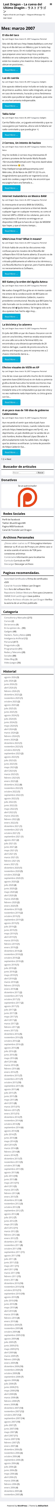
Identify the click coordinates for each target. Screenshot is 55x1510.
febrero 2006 (10, 1484)
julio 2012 (8, 1217)
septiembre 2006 (12, 1459)
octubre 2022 (10, 791)
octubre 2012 (10, 1207)
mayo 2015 (9, 1099)
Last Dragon (9, 39)
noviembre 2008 (12, 1369)
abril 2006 (9, 1477)
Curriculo (8, 560)
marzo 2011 (9, 1272)
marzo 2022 (9, 815)
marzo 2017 (9, 1023)
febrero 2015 (10, 1110)
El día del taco (10, 35)
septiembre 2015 (12, 1085)
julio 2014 (8, 1134)
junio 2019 (9, 930)
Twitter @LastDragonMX (14, 523)
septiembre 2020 (12, 878)
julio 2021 (8, 843)
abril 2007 (9, 1435)
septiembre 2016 (12, 1044)
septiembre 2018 (12, 961)
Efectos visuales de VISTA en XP (20, 367)
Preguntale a (10, 645)
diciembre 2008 (11, 1366)
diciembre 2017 (11, 992)
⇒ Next (8, 459)
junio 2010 (9, 1304)
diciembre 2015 (11, 1075)
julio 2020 (8, 885)
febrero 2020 (10, 902)
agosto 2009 (10, 1338)
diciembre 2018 (11, 950)
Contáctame (10, 557)
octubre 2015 (10, 1082)
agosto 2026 (10, 677)
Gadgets (43, 82)
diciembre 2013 (11, 1158)
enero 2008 (9, 1404)
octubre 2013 (10, 1165)
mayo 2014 (9, 1141)
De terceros (10, 624)
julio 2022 (8, 802)
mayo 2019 (9, 933)
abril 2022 (9, 812)
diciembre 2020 (11, 867)
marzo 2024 (9, 732)
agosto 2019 (10, 923)
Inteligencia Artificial (14, 638)
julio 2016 (8, 1051)
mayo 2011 (9, 1266)
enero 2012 (9, 1238)
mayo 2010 (9, 1307)
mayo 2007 (9, 1432)
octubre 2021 (10, 833)
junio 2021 (9, 847)
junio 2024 (9, 722)
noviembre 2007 (12, 1411)
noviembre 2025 (12, 698)
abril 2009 (9, 1352)
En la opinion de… (12, 628)
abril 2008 (9, 1394)
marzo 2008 (9, 1397)
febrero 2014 (10, 1151)
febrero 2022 (10, 819)
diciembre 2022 (11, 784)
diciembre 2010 (11, 1283)
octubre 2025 (10, 701)
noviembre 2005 (12, 1494)
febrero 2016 (10, 1068)
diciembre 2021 (11, 826)
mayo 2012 (9, 1224)
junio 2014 (9, 1137)
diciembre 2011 (11, 1241)
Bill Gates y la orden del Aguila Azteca (24, 281)
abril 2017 (9, 1020)
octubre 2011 (10, 1248)
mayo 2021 (9, 850)
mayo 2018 (9, 975)
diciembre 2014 (11, 1117)
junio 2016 (9, 1054)
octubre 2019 (10, 916)
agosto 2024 (10, 715)
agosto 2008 (10, 1380)
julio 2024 (8, 718)
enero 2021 (9, 864)
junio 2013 (9, 1179)
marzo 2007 (9, 1439)
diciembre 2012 (11, 1200)
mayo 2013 (9, 1182)
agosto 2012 (10, 1214)
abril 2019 (9, 937)
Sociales (8, 655)
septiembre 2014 (12, 1127)
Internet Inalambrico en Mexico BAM (24, 196)
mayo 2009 (9, 1349)
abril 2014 (9, 1144)
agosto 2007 (10, 1421)
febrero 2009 (10, 1359)
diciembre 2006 (11, 1449)
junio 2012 (9, 1221)
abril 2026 (9, 687)
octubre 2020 (10, 874)
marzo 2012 (9, 1231)
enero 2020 (9, 905)
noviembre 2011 (12, 1245)
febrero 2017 (10, 1027)
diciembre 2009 (11, 1324)
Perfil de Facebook (11, 519)
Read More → (11, 70)
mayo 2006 (9, 1473)
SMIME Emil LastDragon (15, 596)
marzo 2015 (9, 1106)
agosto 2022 (10, 798)
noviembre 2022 (12, 788)
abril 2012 (9, 1227)
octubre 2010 (10, 1290)
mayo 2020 (9, 892)
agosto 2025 (10, 705)
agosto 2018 (10, 964)
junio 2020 (9, 888)
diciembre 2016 (11, 1034)
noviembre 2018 (12, 954)
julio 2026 (8, 680)
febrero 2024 (10, 736)
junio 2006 (9, 1470)
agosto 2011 (10, 1255)
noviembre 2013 (12, 1162)
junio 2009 (9, 1345)
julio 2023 (8, 760)
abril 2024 (9, 729)
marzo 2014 (9, 1148)
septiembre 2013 (12, 1169)
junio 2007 (9, 1428)
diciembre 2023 (11, 743)
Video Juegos (10, 662)
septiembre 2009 (12, 1335)
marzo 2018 (9, 982)
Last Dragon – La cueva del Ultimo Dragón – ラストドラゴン (24, 7)
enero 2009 (9, 1362)
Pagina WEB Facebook (12, 526)
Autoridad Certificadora (15, 578)
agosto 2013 (10, 1172)
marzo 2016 (9, 1065)
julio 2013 (8, 1176)
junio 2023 (9, 763)
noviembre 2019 (12, 912)
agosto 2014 (10, 1130)
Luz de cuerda (10, 78)
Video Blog (9, 659)
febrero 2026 (10, 691)
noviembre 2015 (12, 1079)
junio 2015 (9, 1096)
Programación (11, 648)
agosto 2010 (10, 1297)
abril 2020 (9, 895)
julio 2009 (8, 1342)
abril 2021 (9, 853)
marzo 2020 (9, 898)
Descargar (9, 564)
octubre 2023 (10, 750)
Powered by (17, 1505)
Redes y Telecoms (12, 652)
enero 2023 (9, 781)
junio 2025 (9, 711)
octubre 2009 (10, 1331)
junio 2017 (9, 1013)
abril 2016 (9, 1061)
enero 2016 (9, 1072)
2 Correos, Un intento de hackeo (21, 143)
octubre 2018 (10, 957)
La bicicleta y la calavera (17, 324)
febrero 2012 (10, 1234)
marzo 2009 (9, 1356)
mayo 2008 (9, 1390)
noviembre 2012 (12, 1203)
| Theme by (38, 1505)
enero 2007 (9, 1446)
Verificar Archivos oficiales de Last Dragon (24, 599)
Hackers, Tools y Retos (15, 635)
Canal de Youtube (12, 585)
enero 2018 (9, 989)
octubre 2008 (10, 1373)
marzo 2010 (9, 1314)
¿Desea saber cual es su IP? (17, 543)
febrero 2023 (10, 777)
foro (6, 589)
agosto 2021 (10, 840)
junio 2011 (9, 1262)
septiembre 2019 (12, 919)
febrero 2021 (10, 860)
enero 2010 (9, 1321)
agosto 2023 (10, 757)
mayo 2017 (9, 1016)
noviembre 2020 (12, 871)
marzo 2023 (9, 774)
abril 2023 (9, 770)
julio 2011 (8, 1259)
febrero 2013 (10, 1193)
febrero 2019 (10, 943)
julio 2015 (8, 1092)
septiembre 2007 (12, 1418)
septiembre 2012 (12, 1210)
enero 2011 (9, 1279)
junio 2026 (9, 684)
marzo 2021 (9, 857)
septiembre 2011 (12, 1252)
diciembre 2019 (11, 909)
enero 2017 (9, 1030)
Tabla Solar (8, 114)
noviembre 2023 (12, 746)
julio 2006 (8, 1466)
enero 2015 (9, 1113)
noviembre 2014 (12, 1120)
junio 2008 (9, 1387)
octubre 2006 (10, 1456)
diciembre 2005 (11, 1491)
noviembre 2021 (12, 829)
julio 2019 (8, 926)
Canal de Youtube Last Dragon (17, 530)
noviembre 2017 (12, 995)
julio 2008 (8, 1383)
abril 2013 (9, 1186)
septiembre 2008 (12, 1376)
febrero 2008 (10, 1401)
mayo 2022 (9, 808)
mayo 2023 (9, 767)
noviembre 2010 (12, 1286)
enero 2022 (9, 822)
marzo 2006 (9, 1480)
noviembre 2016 (12, 1037)
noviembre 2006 (12, 1453)
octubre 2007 (10, 1414)
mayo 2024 (9, 725)
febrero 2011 (10, 1276)
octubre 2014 (10, 1124)
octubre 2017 (10, 999)
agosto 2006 (10, 1463)
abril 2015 (9, 1103)
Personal (43, 39)
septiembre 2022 (12, 795)
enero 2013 (9, 1196)
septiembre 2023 (12, 753)
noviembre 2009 (12, 1328)
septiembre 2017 (12, 1002)
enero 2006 (9, 1487)
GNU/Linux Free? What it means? (22, 239)
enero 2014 (9, 1155)
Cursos (7, 621)
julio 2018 (8, 968)
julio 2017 (8, 1009)
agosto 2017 (10, 1006)
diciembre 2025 (11, 694)
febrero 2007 (10, 1442)
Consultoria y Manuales (15, 617)
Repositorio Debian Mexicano (18, 592)
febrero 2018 (10, 985)
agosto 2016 (10, 1047)
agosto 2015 (10, 1089)
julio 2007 (8, 1425)
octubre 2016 (10, 1040)
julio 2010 (8, 1300)
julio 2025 (8, 708)
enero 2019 (9, 947)
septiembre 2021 (12, 836)
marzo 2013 (9, 1189)
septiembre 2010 (12, 1293)
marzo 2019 (9, 940)
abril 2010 (9, 1311)
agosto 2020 (10, 881)
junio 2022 (9, 805)
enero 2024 (9, 739)
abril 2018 (9, 978)
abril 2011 (9, 1269)
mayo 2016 (9, 1058)
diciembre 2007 (11, 1408)
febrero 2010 (10, 1317)
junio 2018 (9, 971)
